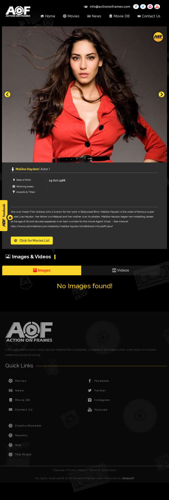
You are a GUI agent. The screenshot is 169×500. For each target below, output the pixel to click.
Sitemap (58, 470)
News (96, 16)
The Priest (23, 454)
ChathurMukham (28, 425)
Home (50, 16)
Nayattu (21, 435)
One (18, 445)
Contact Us (151, 16)
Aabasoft (128, 478)
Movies (73, 16)
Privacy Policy (76, 470)
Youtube (101, 409)
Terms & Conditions (102, 470)
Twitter (100, 390)
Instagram (102, 399)
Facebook (101, 380)
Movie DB (122, 16)
